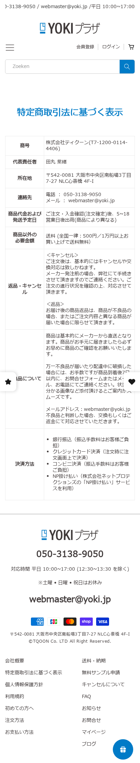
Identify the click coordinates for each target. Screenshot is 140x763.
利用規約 (14, 696)
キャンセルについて (103, 684)
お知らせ (91, 708)
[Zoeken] (127, 66)
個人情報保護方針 (24, 684)
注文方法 (14, 720)
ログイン (111, 47)
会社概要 (14, 660)
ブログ (89, 744)
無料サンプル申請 (101, 672)
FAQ (86, 696)
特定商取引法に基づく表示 (33, 672)
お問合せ (91, 720)
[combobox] (70, 66)
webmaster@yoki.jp (59, 6)
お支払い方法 (19, 732)
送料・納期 (94, 660)
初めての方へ (19, 708)
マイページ (94, 732)
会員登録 (85, 47)
